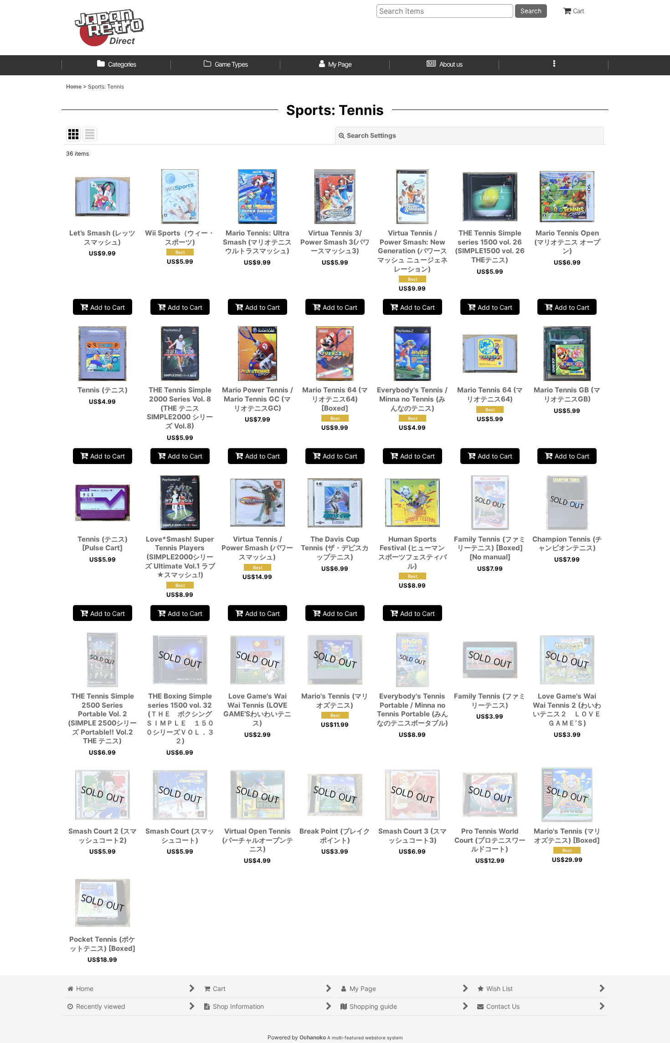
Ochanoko (312, 1037)
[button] (553, 65)
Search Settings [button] (371, 135)
